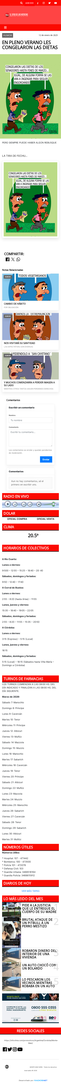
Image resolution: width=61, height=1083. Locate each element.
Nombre (12, 415)
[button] (21, 3)
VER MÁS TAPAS (30, 891)
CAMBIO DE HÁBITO (15, 303)
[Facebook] (38, 3)
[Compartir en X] (13, 259)
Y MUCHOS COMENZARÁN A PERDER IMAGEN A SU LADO (29, 384)
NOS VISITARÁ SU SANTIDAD (19, 343)
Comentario (13, 427)
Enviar (46, 459)
